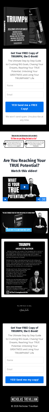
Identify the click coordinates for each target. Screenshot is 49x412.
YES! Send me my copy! (24, 379)
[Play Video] (5, 199)
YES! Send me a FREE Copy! (24, 106)
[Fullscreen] (43, 199)
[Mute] (38, 199)
